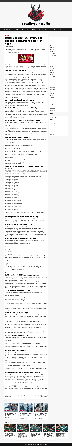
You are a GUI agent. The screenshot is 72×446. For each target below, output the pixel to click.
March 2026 (52, 49)
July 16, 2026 (40, 418)
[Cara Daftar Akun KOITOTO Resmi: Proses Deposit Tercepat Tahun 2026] (11, 407)
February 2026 (52, 51)
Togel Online (59, 29)
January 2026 (52, 53)
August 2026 (52, 38)
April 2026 (52, 47)
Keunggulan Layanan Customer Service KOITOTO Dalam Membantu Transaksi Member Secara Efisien (41, 415)
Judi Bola (18, 29)
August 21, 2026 (24, 439)
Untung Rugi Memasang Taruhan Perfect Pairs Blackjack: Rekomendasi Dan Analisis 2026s (10, 435)
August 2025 (52, 64)
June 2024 (52, 93)
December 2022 (53, 110)
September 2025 (53, 62)
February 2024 (52, 101)
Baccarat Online (12, 29)
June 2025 (52, 68)
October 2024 (52, 85)
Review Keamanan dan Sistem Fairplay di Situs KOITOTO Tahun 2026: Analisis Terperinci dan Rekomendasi (26, 415)
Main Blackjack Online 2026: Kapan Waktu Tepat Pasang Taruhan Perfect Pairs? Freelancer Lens (36, 435)
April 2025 (52, 72)
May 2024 (51, 95)
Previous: (15, 395)
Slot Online (47, 29)
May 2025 (51, 70)
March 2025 (52, 74)
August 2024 (52, 89)
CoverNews (39, 444)
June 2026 (52, 43)
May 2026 (51, 45)
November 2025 (53, 57)
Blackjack (27, 29)
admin (7, 46)
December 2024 (53, 80)
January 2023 (52, 108)
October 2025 (52, 59)
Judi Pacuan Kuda (40, 29)
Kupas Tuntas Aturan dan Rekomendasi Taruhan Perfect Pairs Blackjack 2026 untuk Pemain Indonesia (61, 435)
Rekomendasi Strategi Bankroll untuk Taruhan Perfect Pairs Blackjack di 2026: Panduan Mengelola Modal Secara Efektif (22, 435)
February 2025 (52, 76)
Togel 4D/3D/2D (33, 29)
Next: (37, 395)
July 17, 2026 (25, 418)
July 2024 (51, 91)
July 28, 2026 (10, 417)
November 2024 (53, 83)
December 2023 (53, 106)
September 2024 (53, 87)
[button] (67, 30)
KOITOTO (6, 29)
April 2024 (52, 97)
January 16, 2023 (11, 46)
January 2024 (52, 104)
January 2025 (52, 78)
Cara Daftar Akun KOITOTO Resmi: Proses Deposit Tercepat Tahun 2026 (10, 414)
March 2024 (52, 99)
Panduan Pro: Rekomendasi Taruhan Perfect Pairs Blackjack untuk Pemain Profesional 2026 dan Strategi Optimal (49, 435)
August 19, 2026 (49, 439)
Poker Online (53, 29)
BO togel (12, 50)
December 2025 (53, 55)
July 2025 (51, 66)
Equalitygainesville (36, 23)
